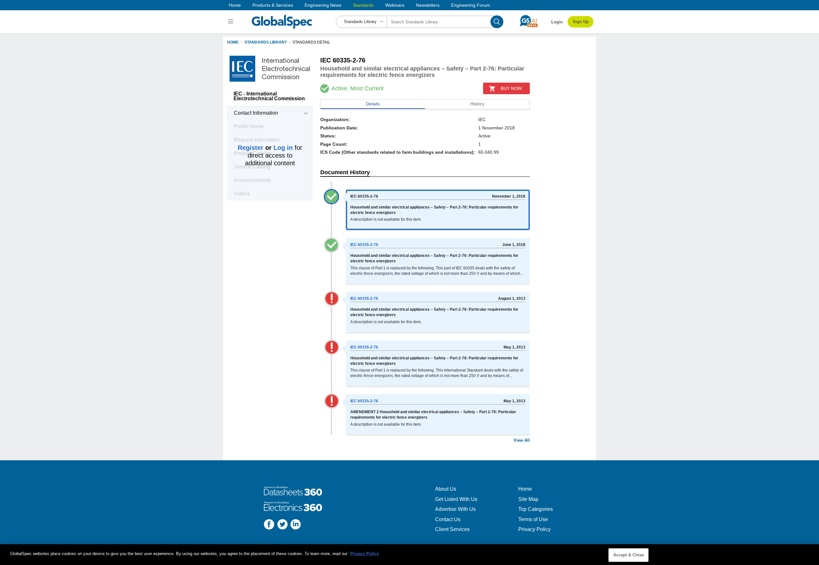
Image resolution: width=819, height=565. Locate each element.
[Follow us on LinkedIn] (295, 525)
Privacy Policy (534, 529)
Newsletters (428, 5)
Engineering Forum (470, 5)
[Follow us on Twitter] (282, 525)
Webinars (394, 5)
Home (235, 5)
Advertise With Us (455, 509)
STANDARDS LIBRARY (265, 42)
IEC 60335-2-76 (364, 244)
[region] (409, 554)
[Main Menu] (231, 22)
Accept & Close (628, 555)
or (265, 147)
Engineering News (323, 5)
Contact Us (447, 519)
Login (557, 22)
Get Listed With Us (456, 499)
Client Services (452, 529)
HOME (233, 42)
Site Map (528, 499)
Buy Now (511, 88)
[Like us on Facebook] (269, 525)
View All (521, 440)
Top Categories (535, 509)
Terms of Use (533, 519)
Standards (363, 5)
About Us (445, 489)
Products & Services (272, 5)
